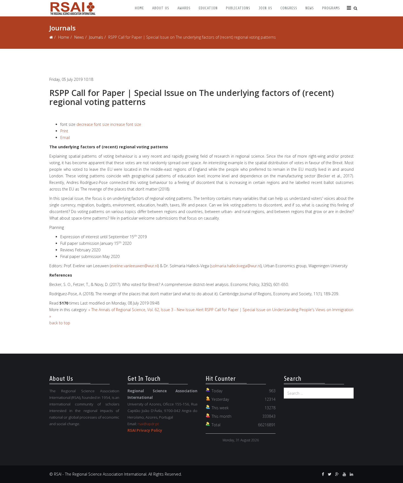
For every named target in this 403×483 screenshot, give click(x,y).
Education (208, 8)
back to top (59, 322)
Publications (238, 8)
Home (139, 8)
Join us (265, 8)
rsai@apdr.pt (148, 423)
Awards (184, 8)
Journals (96, 37)
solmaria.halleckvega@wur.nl (236, 265)
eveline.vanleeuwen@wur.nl (134, 265)
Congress (288, 8)
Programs (331, 8)
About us (160, 8)
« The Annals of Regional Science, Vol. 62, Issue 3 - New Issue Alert (146, 309)
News (309, 8)
